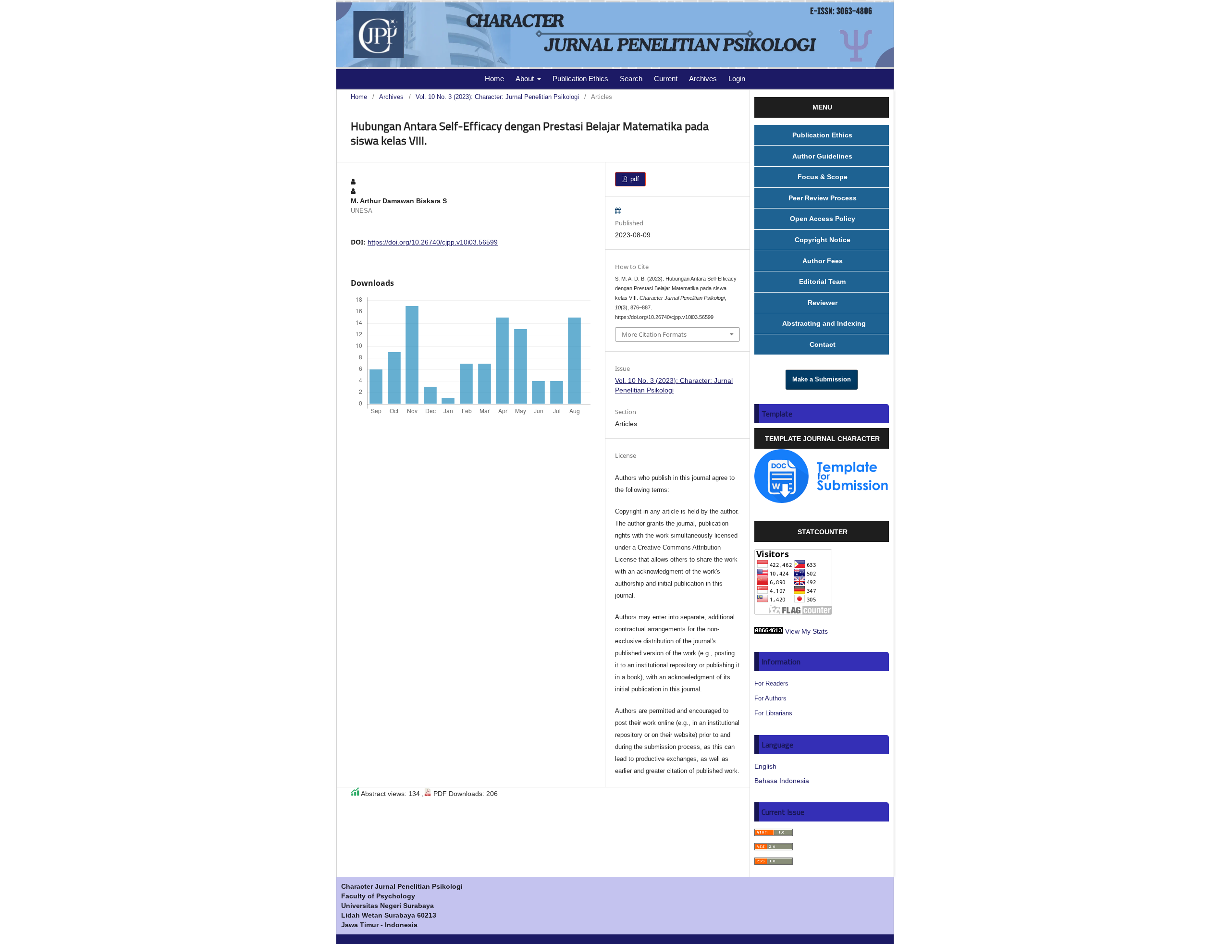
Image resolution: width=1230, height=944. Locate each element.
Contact (823, 344)
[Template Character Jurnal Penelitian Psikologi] (821, 500)
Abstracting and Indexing (822, 323)
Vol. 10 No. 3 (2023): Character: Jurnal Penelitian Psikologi (497, 96)
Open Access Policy (822, 218)
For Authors (770, 698)
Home (494, 78)
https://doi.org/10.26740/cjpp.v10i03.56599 (433, 242)
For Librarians (773, 713)
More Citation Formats (654, 334)
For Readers (771, 683)
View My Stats (806, 631)
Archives (703, 78)
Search (631, 78)
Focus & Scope (823, 177)
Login (736, 78)
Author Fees (822, 261)
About (526, 78)
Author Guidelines (822, 156)
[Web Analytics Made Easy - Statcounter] (768, 631)
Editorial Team (822, 281)
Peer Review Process (822, 198)
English (765, 766)
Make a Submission (821, 379)
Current (665, 78)
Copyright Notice (822, 240)
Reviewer (822, 302)
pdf (633, 179)
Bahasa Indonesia (781, 781)
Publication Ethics (580, 78)
